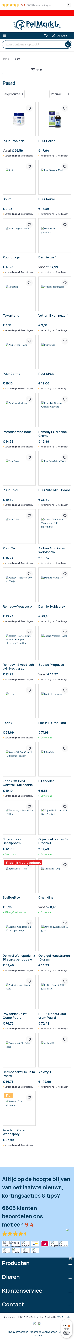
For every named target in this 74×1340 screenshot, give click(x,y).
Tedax (7, 723)
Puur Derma (11, 374)
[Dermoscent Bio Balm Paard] (19, 1050)
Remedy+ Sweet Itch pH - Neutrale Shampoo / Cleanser (18, 666)
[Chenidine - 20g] (54, 875)
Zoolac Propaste (51, 665)
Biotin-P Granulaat (52, 723)
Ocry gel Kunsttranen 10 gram (54, 957)
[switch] (66, 1333)
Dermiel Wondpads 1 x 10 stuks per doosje (19, 957)
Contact (37, 1335)
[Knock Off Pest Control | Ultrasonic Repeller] (19, 759)
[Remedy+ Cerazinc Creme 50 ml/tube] (54, 410)
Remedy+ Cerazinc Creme (52, 433)
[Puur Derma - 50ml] (19, 352)
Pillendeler (46, 781)
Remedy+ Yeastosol (18, 606)
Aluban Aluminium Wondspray (51, 550)
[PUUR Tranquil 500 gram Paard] (54, 992)
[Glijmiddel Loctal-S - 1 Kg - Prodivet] (54, 817)
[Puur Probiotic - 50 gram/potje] (19, 119)
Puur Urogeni (12, 257)
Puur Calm (10, 548)
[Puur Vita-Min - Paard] (54, 468)
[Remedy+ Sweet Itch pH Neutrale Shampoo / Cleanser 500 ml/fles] (19, 643)
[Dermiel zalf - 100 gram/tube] (54, 235)
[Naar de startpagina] (37, 25)
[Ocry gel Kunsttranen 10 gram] (54, 934)
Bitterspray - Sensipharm (12, 841)
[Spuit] (19, 177)
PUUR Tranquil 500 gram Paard (52, 1015)
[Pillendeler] (54, 759)
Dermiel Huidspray (51, 606)
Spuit (7, 199)
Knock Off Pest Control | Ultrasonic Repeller (18, 783)
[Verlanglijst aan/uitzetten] (29, 108)
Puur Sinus (46, 374)
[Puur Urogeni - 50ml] (19, 235)
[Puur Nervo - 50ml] (54, 177)
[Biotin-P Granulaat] (54, 701)
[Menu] (5, 35)
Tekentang (11, 315)
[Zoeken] (67, 44)
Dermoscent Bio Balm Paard (19, 1074)
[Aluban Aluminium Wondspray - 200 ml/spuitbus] (54, 526)
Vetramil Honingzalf (52, 315)
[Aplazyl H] (54, 1050)
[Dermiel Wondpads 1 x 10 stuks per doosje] (19, 934)
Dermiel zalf (47, 257)
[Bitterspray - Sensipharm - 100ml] (19, 817)
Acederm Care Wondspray (14, 1132)
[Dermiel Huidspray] (54, 584)
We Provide (63, 1317)
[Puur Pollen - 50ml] (54, 119)
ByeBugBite (11, 897)
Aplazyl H (45, 1072)
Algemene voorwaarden (43, 1331)
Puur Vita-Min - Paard (54, 490)
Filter (38, 69)
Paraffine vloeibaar (17, 432)
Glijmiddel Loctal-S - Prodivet (53, 841)
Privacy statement (17, 1331)
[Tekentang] (19, 294)
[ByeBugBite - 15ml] (19, 875)
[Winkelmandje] (71, 34)
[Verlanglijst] (46, 35)
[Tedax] (19, 701)
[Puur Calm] (19, 526)
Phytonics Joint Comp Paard (15, 1015)
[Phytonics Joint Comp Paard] (19, 992)
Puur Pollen (46, 141)
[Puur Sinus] (54, 352)
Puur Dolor (11, 490)
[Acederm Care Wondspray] (19, 1108)
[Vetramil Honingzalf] (54, 294)
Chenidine (46, 897)
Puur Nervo (46, 199)
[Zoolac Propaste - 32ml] (54, 643)
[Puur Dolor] (19, 468)
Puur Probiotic (14, 141)
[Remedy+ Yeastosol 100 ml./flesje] (19, 584)
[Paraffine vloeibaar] (19, 410)
